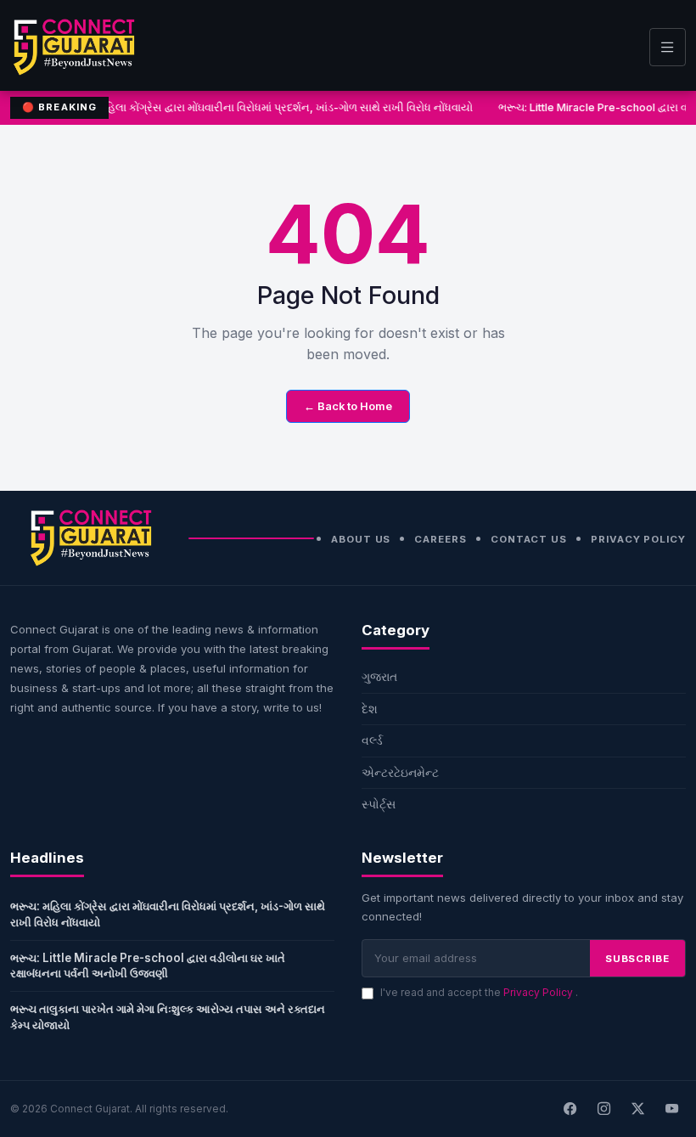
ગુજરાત (379, 676)
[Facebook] (569, 1109)
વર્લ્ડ (372, 740)
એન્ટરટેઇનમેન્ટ (400, 772)
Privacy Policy (638, 539)
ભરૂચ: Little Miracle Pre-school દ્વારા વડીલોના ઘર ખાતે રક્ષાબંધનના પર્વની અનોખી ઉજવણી (147, 966)
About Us (360, 539)
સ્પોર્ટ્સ (379, 803)
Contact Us (529, 539)
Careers (440, 539)
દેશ (370, 708)
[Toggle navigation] (667, 47)
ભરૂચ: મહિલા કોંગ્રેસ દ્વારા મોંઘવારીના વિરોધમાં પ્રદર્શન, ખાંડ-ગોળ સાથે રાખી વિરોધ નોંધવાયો (268, 107)
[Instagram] (603, 1109)
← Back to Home (348, 406)
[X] (637, 1109)
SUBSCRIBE (637, 959)
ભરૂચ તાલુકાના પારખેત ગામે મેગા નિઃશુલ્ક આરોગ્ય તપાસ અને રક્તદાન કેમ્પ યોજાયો (167, 1017)
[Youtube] (671, 1109)
